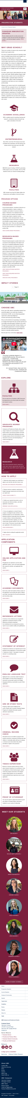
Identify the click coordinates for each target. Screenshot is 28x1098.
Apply (2, 1016)
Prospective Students (6, 989)
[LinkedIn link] (6, 1047)
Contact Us (4, 1030)
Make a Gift (4, 1073)
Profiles (15, 1054)
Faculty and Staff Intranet (9, 1040)
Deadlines (3, 1004)
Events (3, 1070)
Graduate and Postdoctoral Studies (14, 1020)
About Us (3, 1013)
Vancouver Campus (6, 1080)
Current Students (5, 992)
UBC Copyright (4, 1095)
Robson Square (5, 1085)
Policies (3, 1010)
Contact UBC (4, 1065)
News (2, 1068)
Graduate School (4, 27)
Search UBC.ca (5, 1075)
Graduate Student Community (10, 1038)
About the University (6, 1067)
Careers (3, 1071)
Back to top (4, 1054)
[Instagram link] (3, 1047)
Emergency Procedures (6, 1093)
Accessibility (11, 1095)
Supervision (4, 1001)
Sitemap (11, 1054)
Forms (3, 1007)
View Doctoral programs (10, 277)
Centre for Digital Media (6, 1087)
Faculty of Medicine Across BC (8, 1088)
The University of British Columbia (10, 3)
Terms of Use (15, 1093)
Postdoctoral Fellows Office (10, 1036)
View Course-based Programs (11, 230)
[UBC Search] (25, 1)
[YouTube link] (10, 1047)
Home (2, 986)
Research (20, 1054)
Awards (3, 998)
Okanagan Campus (6, 1081)
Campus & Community (6, 995)
